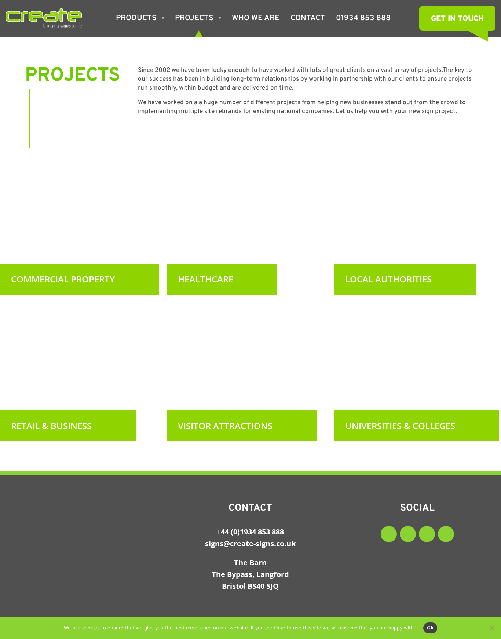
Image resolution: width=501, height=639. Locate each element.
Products (136, 19)
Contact (307, 19)
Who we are (255, 19)
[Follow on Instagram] (427, 534)
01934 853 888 (363, 19)
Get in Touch (457, 19)
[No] (491, 628)
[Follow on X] (389, 534)
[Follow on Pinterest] (446, 534)
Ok (430, 628)
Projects (194, 19)
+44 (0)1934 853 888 (250, 532)
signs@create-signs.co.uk (250, 543)
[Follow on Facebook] (408, 534)
